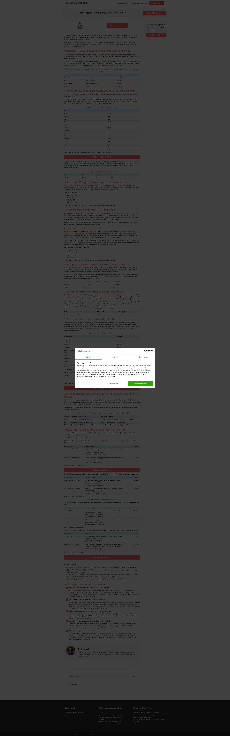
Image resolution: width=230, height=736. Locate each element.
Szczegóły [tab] (115, 357)
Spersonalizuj (113, 383)
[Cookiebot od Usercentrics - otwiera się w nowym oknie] (145, 351)
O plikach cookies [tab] (142, 357)
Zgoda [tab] (88, 357)
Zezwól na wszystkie (140, 383)
